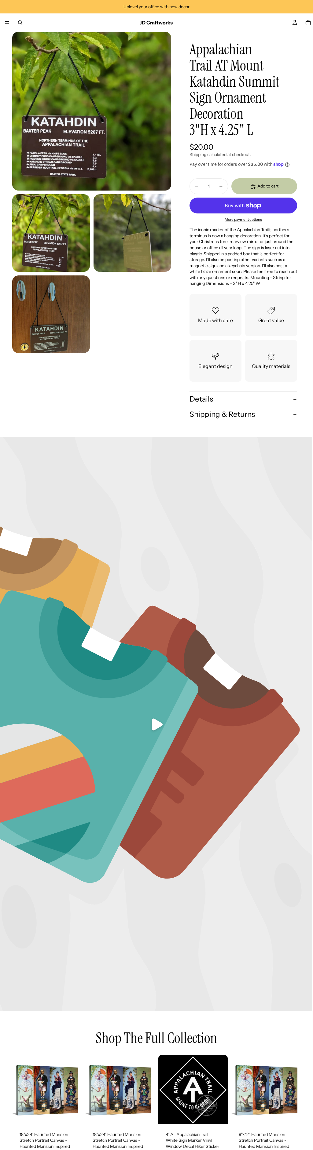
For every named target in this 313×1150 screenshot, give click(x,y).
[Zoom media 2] (51, 233)
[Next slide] (75, 1089)
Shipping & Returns (222, 414)
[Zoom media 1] (91, 111)
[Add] (72, 1114)
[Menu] (7, 23)
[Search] (20, 22)
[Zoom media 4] (51, 314)
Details (201, 399)
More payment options (243, 219)
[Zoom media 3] (132, 233)
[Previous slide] (19, 1089)
